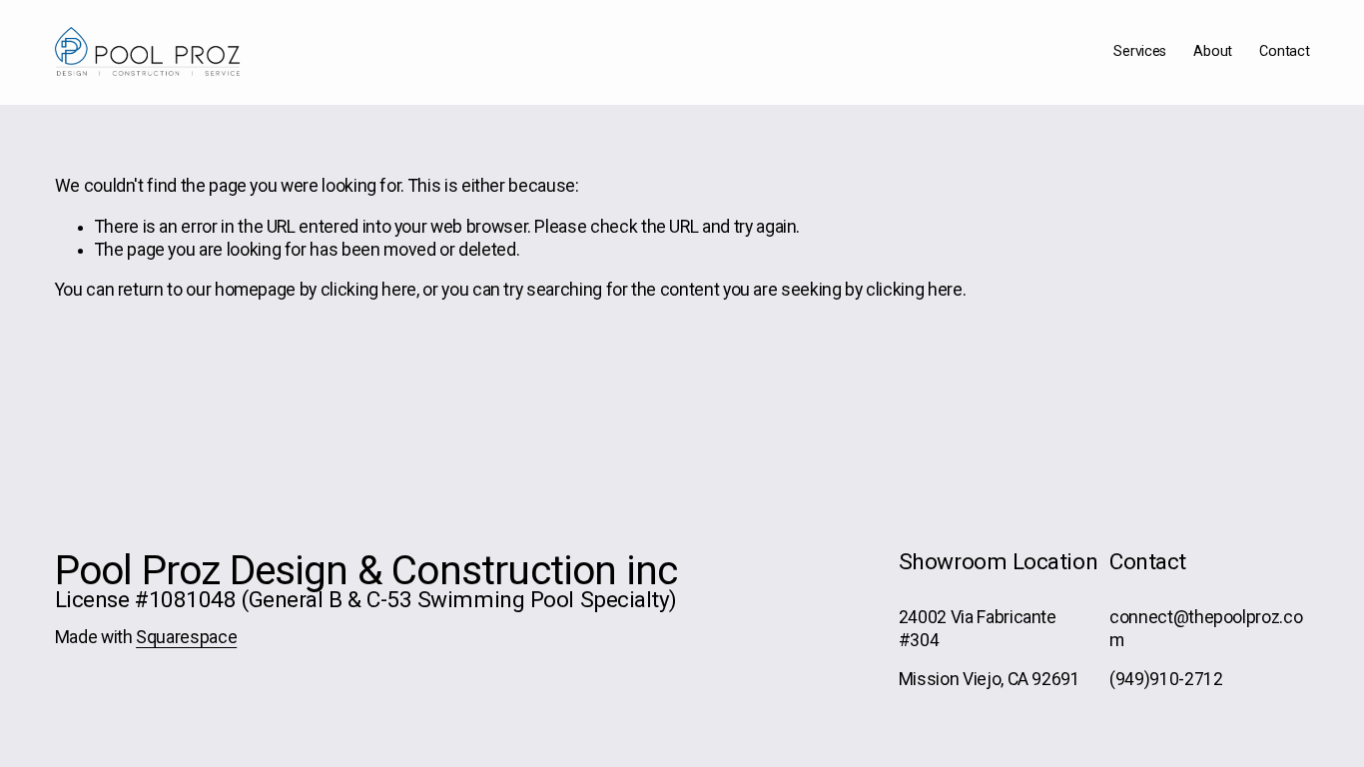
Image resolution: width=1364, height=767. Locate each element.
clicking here (368, 290)
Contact (1284, 51)
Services (1139, 51)
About (1212, 51)
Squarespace (186, 637)
